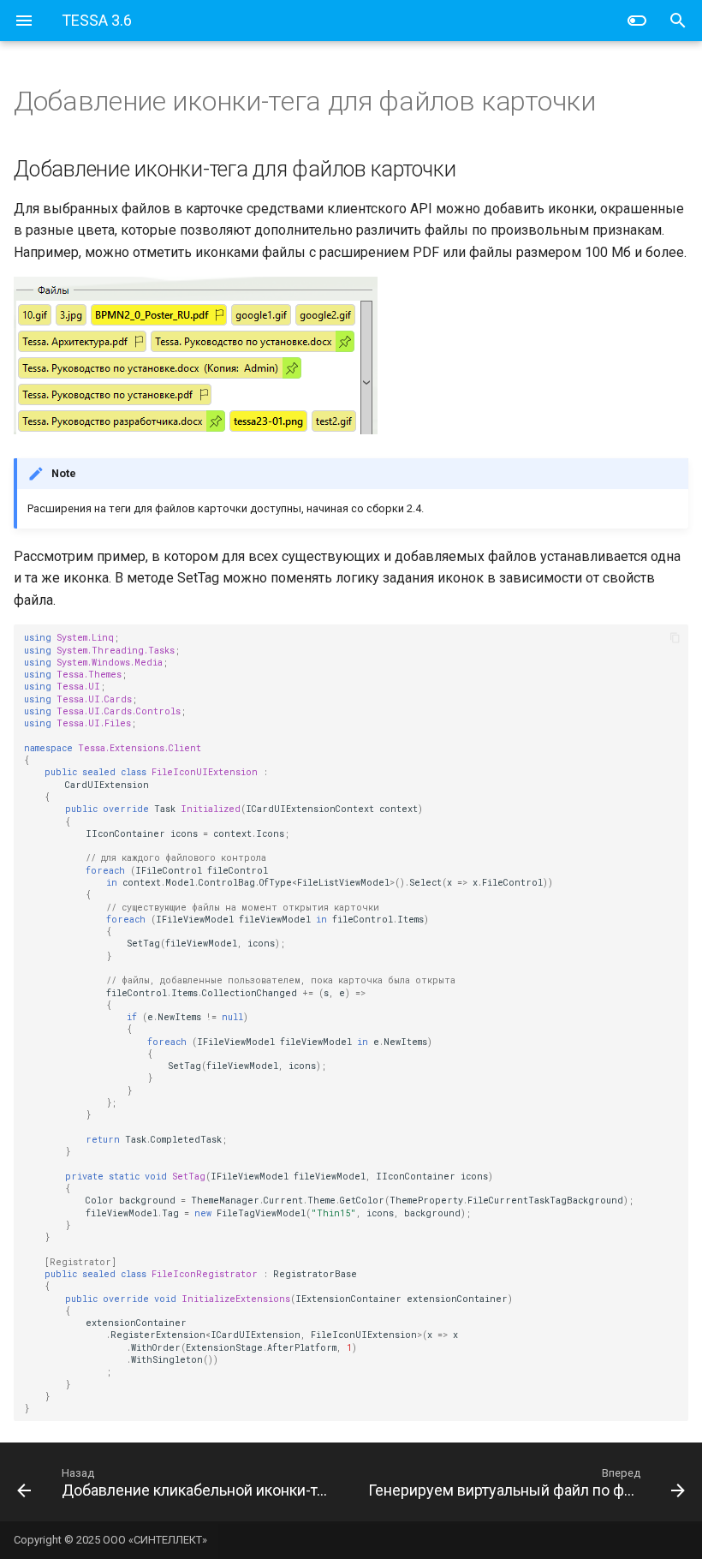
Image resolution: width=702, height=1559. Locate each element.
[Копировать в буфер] (675, 637)
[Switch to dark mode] (637, 20)
